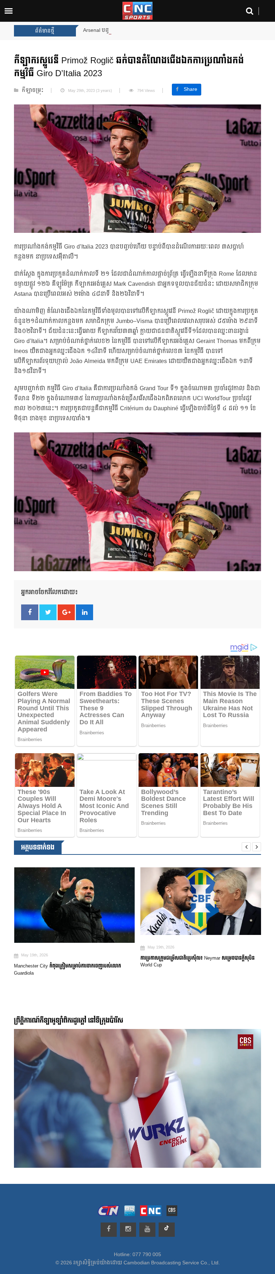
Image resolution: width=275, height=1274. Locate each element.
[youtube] (147, 1229)
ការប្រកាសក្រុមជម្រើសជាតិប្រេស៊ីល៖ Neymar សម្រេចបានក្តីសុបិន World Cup (73, 962)
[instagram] (128, 1229)
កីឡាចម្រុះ (33, 90)
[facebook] (109, 1229)
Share (190, 89)
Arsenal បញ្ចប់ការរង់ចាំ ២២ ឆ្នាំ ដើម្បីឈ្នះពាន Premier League (149, 30)
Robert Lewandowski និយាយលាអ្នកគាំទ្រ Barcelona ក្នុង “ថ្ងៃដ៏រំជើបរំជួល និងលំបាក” (201, 963)
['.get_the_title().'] (76, 901)
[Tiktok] (167, 1229)
